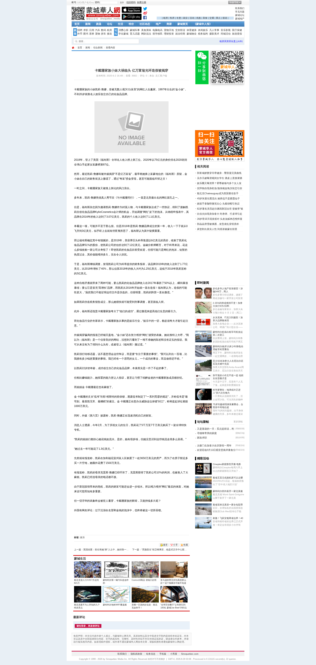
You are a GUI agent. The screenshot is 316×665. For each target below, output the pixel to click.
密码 (97, 2)
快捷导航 (234, 2)
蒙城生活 (80, 558)
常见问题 (239, 11)
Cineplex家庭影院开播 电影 (227, 464)
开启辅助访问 (243, 2)
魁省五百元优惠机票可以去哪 (228, 477)
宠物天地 (169, 30)
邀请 (165, 544)
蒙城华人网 (73, 47)
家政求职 (202, 437)
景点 (218, 18)
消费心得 (123, 30)
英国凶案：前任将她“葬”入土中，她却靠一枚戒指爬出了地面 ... (115, 549)
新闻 (88, 24)
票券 (91, 33)
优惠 (198, 18)
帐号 (74, 2)
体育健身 (192, 30)
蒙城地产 (239, 18)
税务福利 (203, 33)
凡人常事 (214, 30)
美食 (205, 18)
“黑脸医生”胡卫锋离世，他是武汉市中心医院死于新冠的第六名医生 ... (176, 549)
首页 (77, 24)
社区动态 (145, 24)
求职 (85, 30)
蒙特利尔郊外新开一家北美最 (228, 491)
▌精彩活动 (202, 458)
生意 (178, 18)
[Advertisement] (195, 12)
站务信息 (150, 653)
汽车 (97, 30)
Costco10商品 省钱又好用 (144, 580)
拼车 (103, 33)
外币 (79, 33)
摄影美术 (214, 33)
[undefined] (145, 9)
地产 (158, 24)
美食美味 (146, 30)
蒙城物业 (192, 33)
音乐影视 (226, 30)
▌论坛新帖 (202, 421)
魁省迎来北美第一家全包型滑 (228, 504)
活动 (192, 18)
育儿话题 (135, 33)
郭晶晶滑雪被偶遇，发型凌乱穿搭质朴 (218, 224)
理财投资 (169, 33)
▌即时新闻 (202, 282)
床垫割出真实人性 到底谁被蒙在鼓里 (217, 229)
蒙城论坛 (239, 15)
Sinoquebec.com (189, 653)
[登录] (121, 2)
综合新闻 (98, 47)
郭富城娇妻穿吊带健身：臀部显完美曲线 (219, 173)
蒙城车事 (135, 30)
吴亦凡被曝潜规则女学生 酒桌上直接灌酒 (219, 178)
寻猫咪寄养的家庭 (207, 433)
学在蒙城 (123, 33)
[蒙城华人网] (96, 19)
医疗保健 (237, 30)
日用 (91, 30)
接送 (225, 18)
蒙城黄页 (182, 24)
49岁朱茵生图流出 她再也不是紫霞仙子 (218, 198)
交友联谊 (180, 30)
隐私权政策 (136, 653)
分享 (175, 544)
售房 (172, 18)
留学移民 (157, 33)
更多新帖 (238, 421)
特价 (131, 24)
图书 (85, 33)
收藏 (185, 544)
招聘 (79, 30)
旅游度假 (237, 33)
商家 (169, 24)
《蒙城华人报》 (203, 24)
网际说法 (146, 33)
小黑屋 (173, 653)
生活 (120, 24)
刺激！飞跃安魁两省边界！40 (228, 518)
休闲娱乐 (203, 30)
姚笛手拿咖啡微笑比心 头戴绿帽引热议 (218, 203)
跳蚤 (98, 24)
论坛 (109, 24)
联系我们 (239, 8)
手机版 (162, 653)
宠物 (97, 33)
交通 (211, 18)
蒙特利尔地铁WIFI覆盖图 (115, 604)
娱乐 (82, 537)
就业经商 (180, 33)
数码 (103, 30)
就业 (185, 18)
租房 (165, 18)
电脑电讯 (157, 30)
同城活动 (226, 33)
